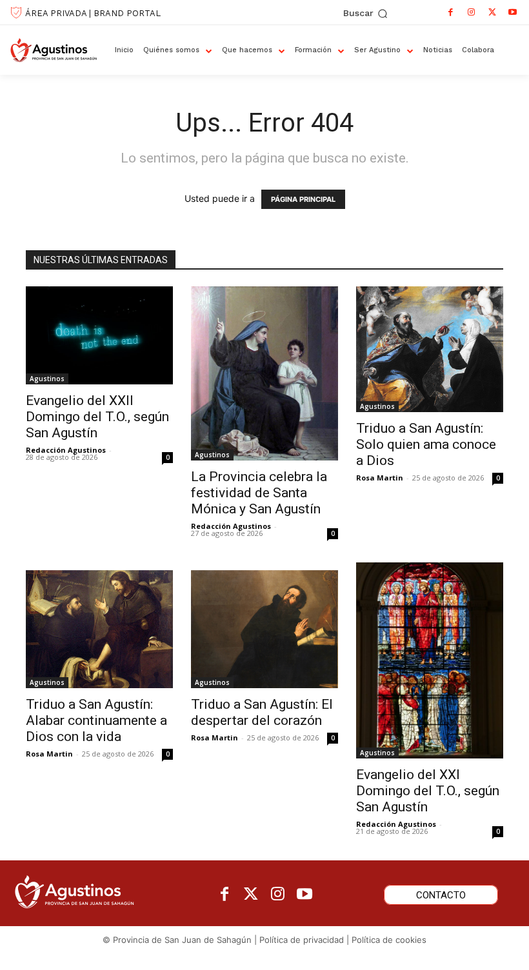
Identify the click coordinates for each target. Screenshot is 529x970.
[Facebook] (451, 12)
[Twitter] (251, 895)
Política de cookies (389, 940)
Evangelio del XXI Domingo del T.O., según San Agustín (427, 791)
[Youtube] (513, 12)
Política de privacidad (301, 940)
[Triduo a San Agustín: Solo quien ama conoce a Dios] (429, 349)
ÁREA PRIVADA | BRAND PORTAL (93, 13)
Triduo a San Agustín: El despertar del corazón (262, 712)
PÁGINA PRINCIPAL (303, 199)
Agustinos (47, 378)
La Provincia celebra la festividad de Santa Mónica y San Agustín (259, 493)
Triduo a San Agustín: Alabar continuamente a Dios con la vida (96, 720)
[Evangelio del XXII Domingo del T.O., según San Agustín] (99, 335)
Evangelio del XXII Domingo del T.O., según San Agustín (97, 416)
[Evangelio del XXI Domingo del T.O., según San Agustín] (429, 660)
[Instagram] (471, 12)
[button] (365, 13)
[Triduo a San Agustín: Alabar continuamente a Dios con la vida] (99, 625)
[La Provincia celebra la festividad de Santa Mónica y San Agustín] (264, 373)
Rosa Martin (379, 477)
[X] (492, 12)
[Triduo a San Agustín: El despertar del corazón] (264, 625)
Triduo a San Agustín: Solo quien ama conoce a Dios (426, 444)
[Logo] (57, 50)
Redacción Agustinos (66, 450)
